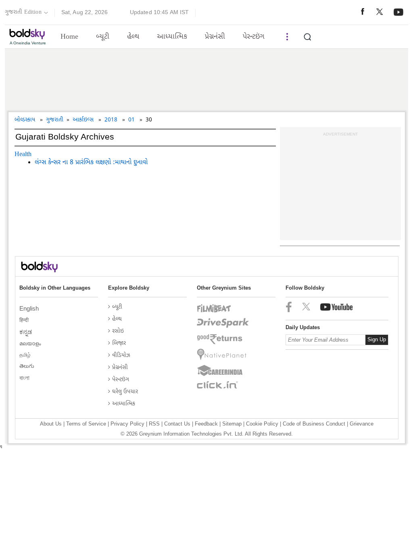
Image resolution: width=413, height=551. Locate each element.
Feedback (206, 424)
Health (23, 154)
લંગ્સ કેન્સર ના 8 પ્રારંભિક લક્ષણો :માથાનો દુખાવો (91, 163)
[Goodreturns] (223, 339)
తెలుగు (27, 366)
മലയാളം (30, 343)
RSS (154, 424)
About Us (51, 424)
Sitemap (232, 424)
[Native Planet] (223, 355)
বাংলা (25, 377)
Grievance (361, 424)
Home (69, 37)
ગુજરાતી (54, 120)
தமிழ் (25, 355)
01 (131, 120)
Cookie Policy (262, 424)
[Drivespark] (223, 323)
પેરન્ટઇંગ (254, 37)
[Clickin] (223, 385)
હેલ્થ (133, 37)
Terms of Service (86, 424)
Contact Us (177, 424)
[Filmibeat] (223, 308)
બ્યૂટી (102, 37)
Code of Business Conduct (314, 424)
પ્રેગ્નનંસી (215, 37)
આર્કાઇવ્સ (83, 120)
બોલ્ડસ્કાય (25, 120)
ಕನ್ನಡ (26, 331)
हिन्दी (24, 320)
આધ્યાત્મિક (172, 37)
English (29, 308)
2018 (110, 120)
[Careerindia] (223, 371)
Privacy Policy (127, 424)
